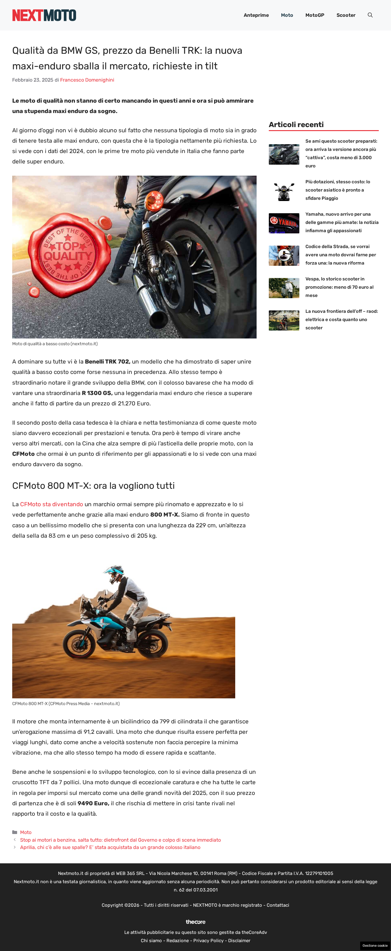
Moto (287, 15)
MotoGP (314, 15)
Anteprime (256, 15)
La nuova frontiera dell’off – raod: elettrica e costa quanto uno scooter (341, 320)
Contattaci (278, 905)
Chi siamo (151, 940)
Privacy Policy (208, 940)
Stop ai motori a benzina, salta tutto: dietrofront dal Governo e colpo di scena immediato (120, 840)
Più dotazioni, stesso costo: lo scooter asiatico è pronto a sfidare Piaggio (337, 190)
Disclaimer (239, 940)
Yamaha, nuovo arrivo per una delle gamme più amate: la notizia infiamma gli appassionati (342, 222)
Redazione (177, 940)
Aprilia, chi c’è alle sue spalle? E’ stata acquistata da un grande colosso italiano (110, 847)
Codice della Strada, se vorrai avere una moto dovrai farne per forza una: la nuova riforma (340, 255)
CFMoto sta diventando (51, 504)
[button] (370, 15)
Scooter (346, 15)
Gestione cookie (375, 946)
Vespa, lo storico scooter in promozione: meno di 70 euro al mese (339, 287)
